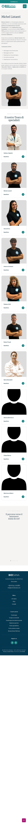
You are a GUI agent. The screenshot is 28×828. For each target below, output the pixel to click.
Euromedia (22, 651)
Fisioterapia (14, 615)
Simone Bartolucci (9, 417)
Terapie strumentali (14, 617)
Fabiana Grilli (7, 304)
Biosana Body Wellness (14, 631)
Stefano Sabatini (8, 153)
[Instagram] (15, 642)
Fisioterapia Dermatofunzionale (14, 620)
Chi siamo (14, 598)
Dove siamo (14, 581)
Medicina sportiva (14, 623)
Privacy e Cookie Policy (8, 651)
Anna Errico (7, 228)
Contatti (14, 604)
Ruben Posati (7, 342)
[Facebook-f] (12, 642)
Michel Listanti (8, 191)
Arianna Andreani (8, 266)
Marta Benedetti (8, 380)
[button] (14, 1)
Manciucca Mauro (8, 493)
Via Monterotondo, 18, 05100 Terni (14, 579)
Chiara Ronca (7, 455)
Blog (14, 601)
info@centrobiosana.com (14, 587)
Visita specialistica (14, 625)
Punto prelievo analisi (14, 628)
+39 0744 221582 (14, 585)
